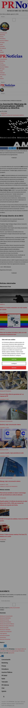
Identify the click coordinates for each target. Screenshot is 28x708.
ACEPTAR (14, 359)
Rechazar (14, 367)
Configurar (14, 363)
